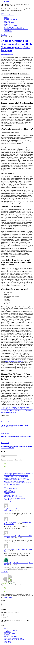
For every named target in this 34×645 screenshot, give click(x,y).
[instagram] (5, 463)
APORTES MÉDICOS (10, 25)
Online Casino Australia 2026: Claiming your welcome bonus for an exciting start (16, 480)
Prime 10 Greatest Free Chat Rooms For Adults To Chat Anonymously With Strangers (17, 45)
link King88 (7, 563)
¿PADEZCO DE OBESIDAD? (13, 27)
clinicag (3, 54)
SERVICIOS (7, 21)
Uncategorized (9, 54)
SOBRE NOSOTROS (10, 19)
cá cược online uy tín (10, 522)
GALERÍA (7, 24)
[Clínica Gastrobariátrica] (7, 15)
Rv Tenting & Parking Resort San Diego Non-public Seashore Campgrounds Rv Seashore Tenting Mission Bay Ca (17, 409)
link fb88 (6, 549)
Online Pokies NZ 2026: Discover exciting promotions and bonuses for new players (16, 477)
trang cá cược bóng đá (10, 536)
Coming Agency (7, 597)
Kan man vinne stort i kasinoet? (13, 484)
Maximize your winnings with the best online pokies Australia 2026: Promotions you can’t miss (18, 474)
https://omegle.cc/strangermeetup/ (14, 361)
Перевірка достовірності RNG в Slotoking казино (16, 436)
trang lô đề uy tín (9, 509)
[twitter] (5, 466)
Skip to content (5, 1)
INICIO (6, 18)
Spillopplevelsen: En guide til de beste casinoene (17, 482)
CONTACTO (8, 32)
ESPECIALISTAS (9, 22)
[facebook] (5, 465)
